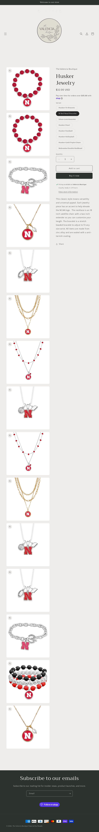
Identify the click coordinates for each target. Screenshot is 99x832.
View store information (68, 192)
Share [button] (61, 244)
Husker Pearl (66, 126)
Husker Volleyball (68, 137)
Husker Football (67, 131)
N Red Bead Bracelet (68, 114)
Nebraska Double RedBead (72, 149)
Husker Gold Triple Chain (71, 143)
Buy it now (74, 176)
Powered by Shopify (35, 826)
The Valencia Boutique (20, 826)
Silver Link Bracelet (68, 120)
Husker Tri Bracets (68, 108)
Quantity (59, 154)
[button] (5, 34)
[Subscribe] (70, 794)
